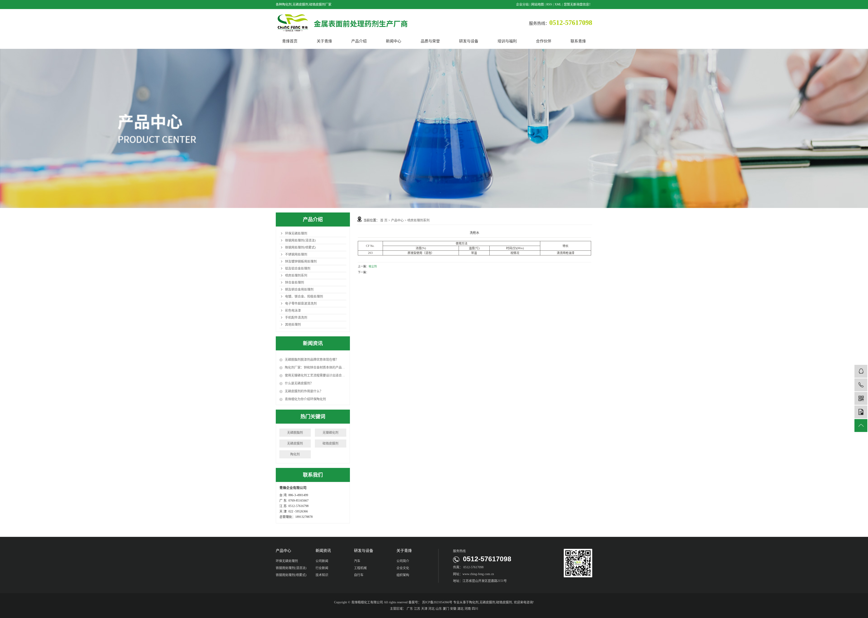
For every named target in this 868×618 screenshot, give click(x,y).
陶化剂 (295, 454)
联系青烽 (578, 41)
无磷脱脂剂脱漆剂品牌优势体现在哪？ (312, 359)
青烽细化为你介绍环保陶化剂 (305, 399)
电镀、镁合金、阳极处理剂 (304, 296)
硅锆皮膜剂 (330, 443)
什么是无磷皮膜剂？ (299, 383)
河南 (468, 608)
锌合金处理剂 (294, 282)
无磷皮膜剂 (295, 443)
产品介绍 (359, 41)
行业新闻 (322, 568)
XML (557, 4)
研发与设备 (468, 41)
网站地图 (537, 4)
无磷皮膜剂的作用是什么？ (304, 391)
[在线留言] (860, 412)
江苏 (417, 608)
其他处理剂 (293, 324)
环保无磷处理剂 (296, 233)
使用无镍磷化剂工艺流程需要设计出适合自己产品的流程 (315, 375)
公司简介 (402, 561)
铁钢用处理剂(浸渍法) (300, 240)
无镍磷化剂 (330, 432)
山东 (439, 608)
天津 (424, 608)
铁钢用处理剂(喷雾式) (300, 247)
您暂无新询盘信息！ (578, 4)
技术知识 (322, 575)
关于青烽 (324, 41)
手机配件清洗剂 (296, 317)
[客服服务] (860, 371)
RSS (549, 4)
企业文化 (402, 568)
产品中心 (397, 220)
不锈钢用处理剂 (296, 254)
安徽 (453, 608)
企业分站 (522, 4)
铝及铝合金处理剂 (297, 268)
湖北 (460, 608)
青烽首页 (289, 41)
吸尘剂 (373, 266)
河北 (431, 608)
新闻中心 (393, 41)
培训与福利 (507, 41)
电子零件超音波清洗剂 (301, 303)
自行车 (358, 575)
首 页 (383, 220)
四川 (475, 608)
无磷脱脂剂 (295, 432)
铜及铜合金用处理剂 (299, 289)
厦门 (446, 608)
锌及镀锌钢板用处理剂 (301, 261)
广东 (410, 608)
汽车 (357, 561)
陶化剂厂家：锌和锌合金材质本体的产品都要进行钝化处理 (315, 367)
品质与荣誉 (430, 41)
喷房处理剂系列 (296, 275)
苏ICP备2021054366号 (437, 602)
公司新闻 (322, 561)
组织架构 (402, 575)
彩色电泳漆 (293, 310)
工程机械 (360, 568)
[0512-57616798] (860, 384)
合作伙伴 (543, 41)
